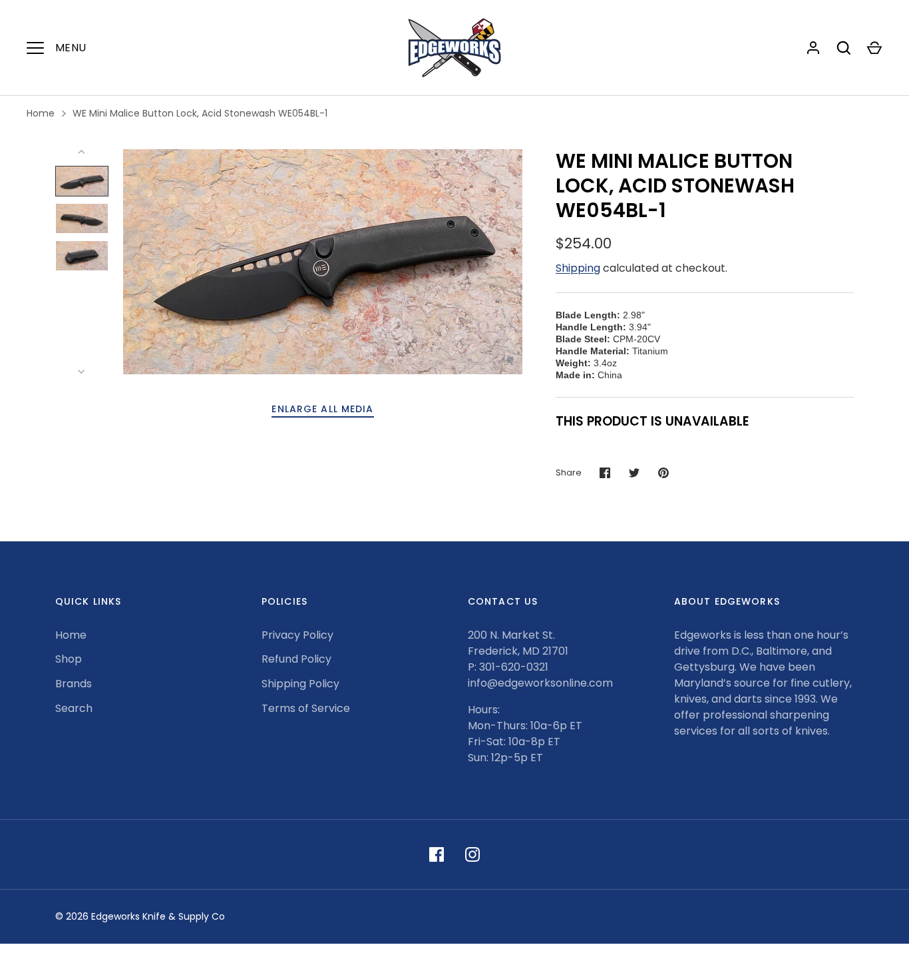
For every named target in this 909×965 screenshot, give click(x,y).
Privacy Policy (297, 635)
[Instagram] (472, 854)
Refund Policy (296, 659)
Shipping (578, 268)
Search (73, 708)
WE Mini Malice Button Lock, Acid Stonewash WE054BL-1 (200, 113)
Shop (68, 659)
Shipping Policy (300, 683)
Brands (73, 683)
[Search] (843, 48)
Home (41, 113)
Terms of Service (306, 708)
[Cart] (874, 48)
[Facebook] (436, 854)
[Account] (813, 48)
